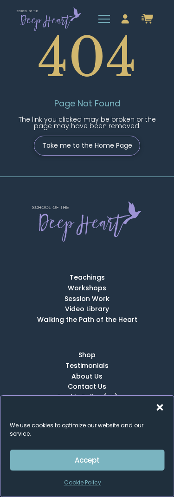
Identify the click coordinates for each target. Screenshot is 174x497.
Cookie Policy (82, 482)
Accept (87, 460)
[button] (159, 407)
